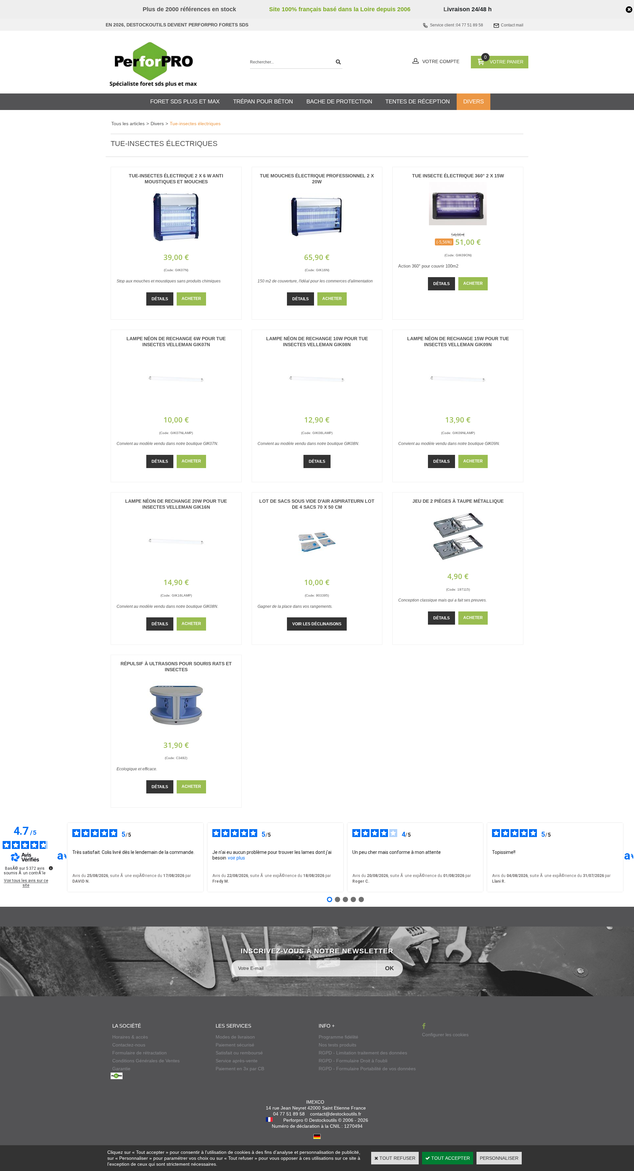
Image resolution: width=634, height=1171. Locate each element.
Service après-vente (237, 1060)
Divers (157, 123)
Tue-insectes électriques (195, 123)
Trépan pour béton (263, 101)
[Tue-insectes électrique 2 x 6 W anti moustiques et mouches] (176, 244)
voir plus (236, 857)
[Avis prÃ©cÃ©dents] (61, 857)
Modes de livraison (235, 1037)
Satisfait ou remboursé (239, 1052)
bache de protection (339, 101)
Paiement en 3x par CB (240, 1068)
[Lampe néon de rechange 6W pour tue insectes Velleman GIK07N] (176, 407)
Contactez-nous (128, 1044)
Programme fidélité (338, 1037)
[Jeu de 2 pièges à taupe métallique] (458, 563)
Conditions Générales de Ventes (146, 1060)
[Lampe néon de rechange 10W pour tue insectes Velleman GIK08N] (317, 407)
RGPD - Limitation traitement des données (363, 1052)
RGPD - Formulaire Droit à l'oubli (353, 1060)
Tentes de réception (417, 101)
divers (473, 101)
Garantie (121, 1068)
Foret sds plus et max (185, 101)
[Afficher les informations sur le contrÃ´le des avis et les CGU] (50, 868)
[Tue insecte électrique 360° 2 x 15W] (458, 223)
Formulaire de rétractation (139, 1052)
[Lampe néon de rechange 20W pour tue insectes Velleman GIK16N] (176, 569)
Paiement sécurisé (235, 1044)
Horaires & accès (130, 1037)
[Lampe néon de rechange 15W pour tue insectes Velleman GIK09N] (458, 407)
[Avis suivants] (628, 857)
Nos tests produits (337, 1044)
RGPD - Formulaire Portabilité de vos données (367, 1068)
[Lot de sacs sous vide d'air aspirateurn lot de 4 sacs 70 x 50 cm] (317, 569)
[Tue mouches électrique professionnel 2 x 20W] (317, 244)
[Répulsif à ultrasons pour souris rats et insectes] (176, 732)
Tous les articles (128, 123)
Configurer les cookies (445, 1034)
